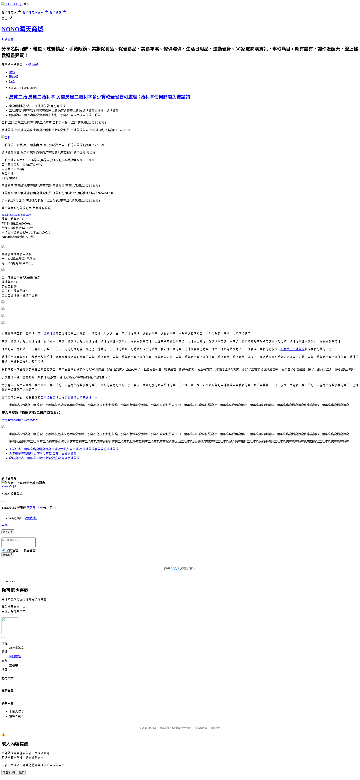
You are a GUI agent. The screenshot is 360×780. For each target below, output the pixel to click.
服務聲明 (215, 727)
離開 (21, 772)
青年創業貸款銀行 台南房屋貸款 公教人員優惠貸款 (42, 453)
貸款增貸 (50, 333)
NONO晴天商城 (23, 29)
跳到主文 (8, 39)
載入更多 (8, 532)
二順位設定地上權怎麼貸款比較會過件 (66, 397)
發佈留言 (8, 554)
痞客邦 (31, 507)
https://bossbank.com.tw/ (16, 214)
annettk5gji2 (9, 486)
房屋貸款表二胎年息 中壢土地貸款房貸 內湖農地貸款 (44, 458)
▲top (5, 524)
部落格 (13, 76)
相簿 (12, 72)
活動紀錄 (31, 518)
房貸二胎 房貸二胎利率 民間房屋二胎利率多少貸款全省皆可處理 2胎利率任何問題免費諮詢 (99, 97)
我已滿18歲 (9, 772)
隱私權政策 (201, 727)
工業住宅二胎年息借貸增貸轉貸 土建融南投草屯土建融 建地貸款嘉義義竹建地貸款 (63, 449)
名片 (12, 81)
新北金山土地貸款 (292, 349)
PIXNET (152, 727)
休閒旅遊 (32, 64)
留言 (39, 507)
